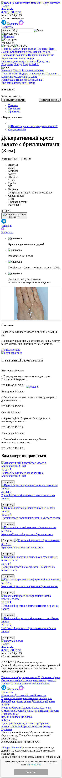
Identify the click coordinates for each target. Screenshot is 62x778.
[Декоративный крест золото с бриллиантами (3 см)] (34, 129)
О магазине (8, 695)
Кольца (36, 707)
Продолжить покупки (13, 100)
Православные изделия (15, 698)
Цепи (52, 48)
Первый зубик (41, 51)
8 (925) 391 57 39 (11, 12)
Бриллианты (17, 51)
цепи (25, 61)
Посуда (29, 58)
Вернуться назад (12, 117)
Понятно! (31, 772)
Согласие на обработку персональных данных (28, 680)
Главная (13, 105)
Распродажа (29, 48)
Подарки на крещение (41, 54)
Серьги (17, 48)
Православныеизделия (10, 715)
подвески (16, 61)
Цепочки (46, 707)
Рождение (7, 64)
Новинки (6, 48)
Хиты (28, 51)
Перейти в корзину (49, 100)
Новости (54, 710)
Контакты (40, 695)
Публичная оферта (49, 677)
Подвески (42, 48)
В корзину (8, 482)
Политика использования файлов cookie (25, 683)
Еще (25, 64)
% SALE (34, 64)
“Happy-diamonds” (12, 747)
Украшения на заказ (13, 58)
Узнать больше (34, 764)
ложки (32, 61)
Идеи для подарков (20, 701)
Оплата (30, 695)
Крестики (14, 111)
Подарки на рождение (14, 54)
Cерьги (5, 61)
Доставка (20, 695)
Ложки (5, 51)
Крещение (43, 61)
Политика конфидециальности (19, 677)
